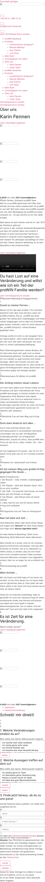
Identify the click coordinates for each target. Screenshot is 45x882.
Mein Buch (9, 56)
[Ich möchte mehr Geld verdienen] (22, 742)
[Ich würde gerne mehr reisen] (22, 745)
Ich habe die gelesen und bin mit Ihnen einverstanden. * (22, 837)
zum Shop (14, 53)
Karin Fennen (15, 64)
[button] (5, 755)
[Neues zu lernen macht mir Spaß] (22, 777)
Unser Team (15, 67)
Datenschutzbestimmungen (24, 836)
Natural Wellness (17, 47)
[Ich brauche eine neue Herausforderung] (22, 750)
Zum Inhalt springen (9, 1)
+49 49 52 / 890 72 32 (10, 18)
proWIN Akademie (13, 38)
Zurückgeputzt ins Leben (16, 59)
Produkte (9, 41)
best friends (15, 50)
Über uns (9, 62)
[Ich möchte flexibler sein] (22, 748)
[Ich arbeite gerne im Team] (22, 772)
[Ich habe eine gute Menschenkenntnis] (22, 780)
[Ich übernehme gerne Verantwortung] (22, 775)
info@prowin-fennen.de (10, 26)
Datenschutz (13, 857)
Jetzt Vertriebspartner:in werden (15, 34)
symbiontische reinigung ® (22, 44)
